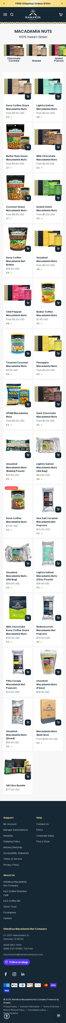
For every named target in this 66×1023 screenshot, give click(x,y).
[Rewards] (58, 1016)
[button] (6, 1016)
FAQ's (39, 829)
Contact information (30, 1006)
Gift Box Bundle (15, 785)
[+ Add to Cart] (28, 97)
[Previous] (4, 3)
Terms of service (51, 1006)
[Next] (62, 3)
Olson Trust (9, 906)
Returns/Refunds (12, 847)
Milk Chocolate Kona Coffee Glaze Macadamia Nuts (17, 630)
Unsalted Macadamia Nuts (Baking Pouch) (16, 467)
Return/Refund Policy (13, 1010)
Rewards (8, 835)
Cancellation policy (37, 1010)
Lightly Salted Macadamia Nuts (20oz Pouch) (46, 576)
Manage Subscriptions (15, 829)
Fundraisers (9, 912)
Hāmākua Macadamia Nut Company (15, 883)
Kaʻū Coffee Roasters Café (15, 893)
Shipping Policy (11, 841)
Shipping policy (10, 1013)
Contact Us (42, 824)
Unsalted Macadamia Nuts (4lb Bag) (16, 576)
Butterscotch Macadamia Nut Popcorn (46, 630)
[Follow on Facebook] (5, 974)
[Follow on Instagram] (14, 974)
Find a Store (43, 841)
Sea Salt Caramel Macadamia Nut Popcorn (47, 522)
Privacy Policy (11, 864)
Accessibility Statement (16, 853)
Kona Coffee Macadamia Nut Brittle (15, 261)
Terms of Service (12, 858)
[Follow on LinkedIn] (23, 974)
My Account (9, 824)
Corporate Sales (45, 835)
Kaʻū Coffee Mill (11, 900)
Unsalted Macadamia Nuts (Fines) (46, 684)
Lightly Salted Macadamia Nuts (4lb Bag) (46, 467)
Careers (7, 918)
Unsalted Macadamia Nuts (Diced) (16, 735)
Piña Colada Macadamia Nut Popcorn (15, 684)
